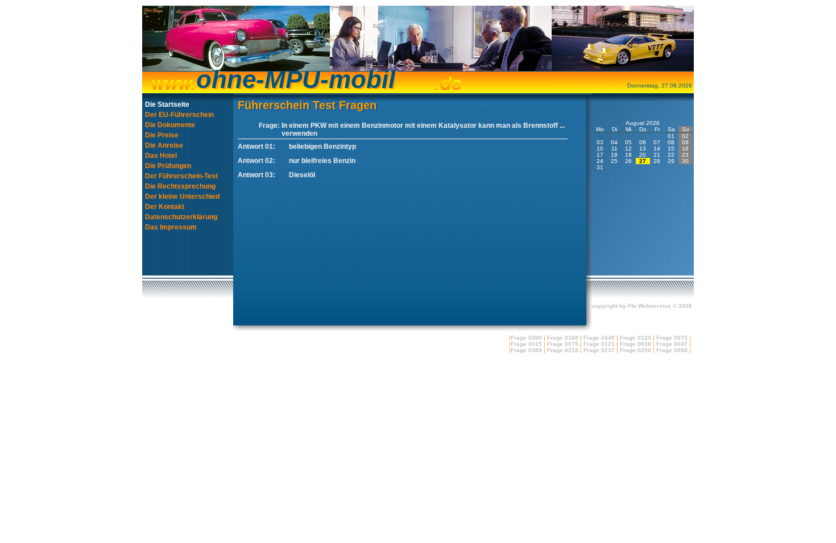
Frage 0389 (526, 350)
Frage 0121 (599, 344)
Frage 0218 (562, 350)
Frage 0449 (599, 338)
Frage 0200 (526, 338)
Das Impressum (171, 227)
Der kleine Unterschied (182, 197)
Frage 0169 (562, 338)
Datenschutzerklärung (181, 217)
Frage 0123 (635, 338)
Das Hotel (161, 156)
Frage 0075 (562, 344)
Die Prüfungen (168, 166)
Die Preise (162, 135)
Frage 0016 (635, 344)
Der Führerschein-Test (181, 176)
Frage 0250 (635, 350)
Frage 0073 (672, 338)
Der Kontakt (164, 207)
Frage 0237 (599, 350)
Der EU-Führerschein (179, 115)
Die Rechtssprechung (180, 186)
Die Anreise (164, 145)
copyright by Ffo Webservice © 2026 (641, 306)
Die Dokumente (170, 125)
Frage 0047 (672, 344)
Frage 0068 (672, 350)
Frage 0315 (526, 344)
